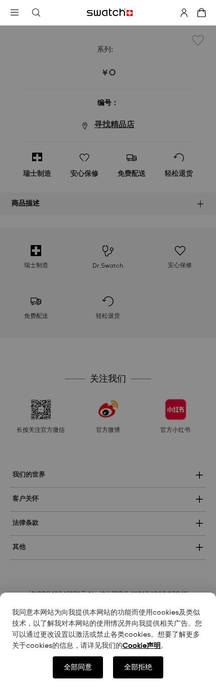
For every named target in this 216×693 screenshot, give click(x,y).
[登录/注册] (183, 12)
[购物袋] (201, 12)
